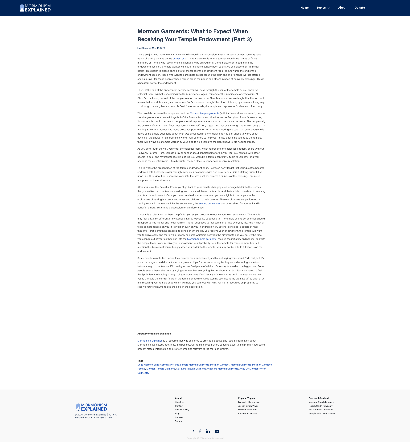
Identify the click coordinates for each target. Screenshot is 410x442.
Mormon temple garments (204, 113)
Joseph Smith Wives (248, 406)
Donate (360, 8)
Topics (321, 8)
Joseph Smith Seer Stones (322, 414)
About (342, 8)
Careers (179, 417)
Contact (179, 406)
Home (305, 8)
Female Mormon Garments (194, 365)
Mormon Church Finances (321, 402)
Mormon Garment (220, 365)
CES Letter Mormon (248, 414)
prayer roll (178, 58)
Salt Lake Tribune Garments (191, 369)
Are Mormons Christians (321, 410)
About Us (179, 402)
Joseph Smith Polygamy (320, 406)
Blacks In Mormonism (248, 402)
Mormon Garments (241, 365)
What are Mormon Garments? (223, 369)
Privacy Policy (182, 410)
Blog (177, 414)
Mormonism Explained (150, 340)
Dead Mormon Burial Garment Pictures (158, 365)
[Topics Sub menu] (328, 8)
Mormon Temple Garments (160, 369)
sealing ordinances (209, 203)
